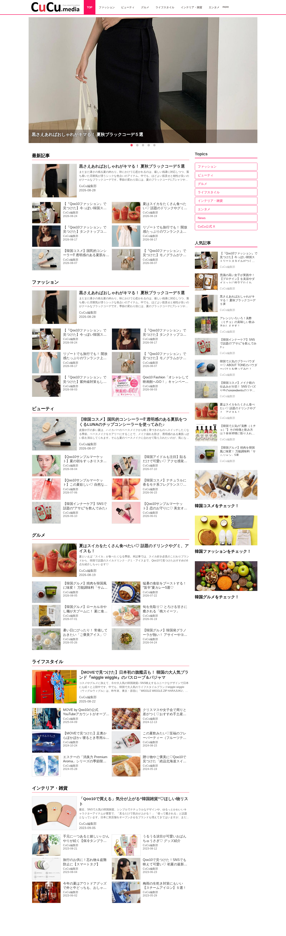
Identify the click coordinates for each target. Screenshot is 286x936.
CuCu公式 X (206, 226)
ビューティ (43, 408)
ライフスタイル (47, 661)
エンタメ (204, 209)
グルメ (38, 535)
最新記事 (41, 155)
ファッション (45, 282)
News (202, 218)
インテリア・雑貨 (50, 788)
